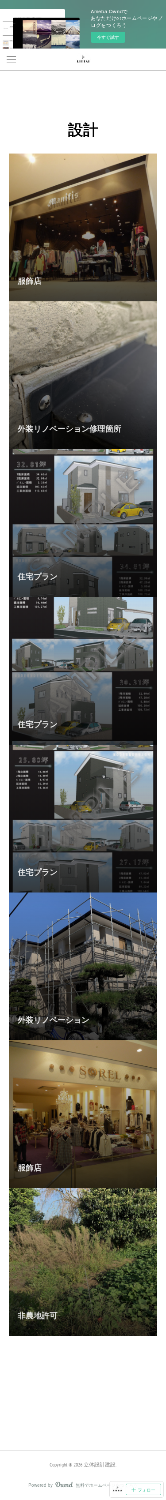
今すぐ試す (108, 37)
